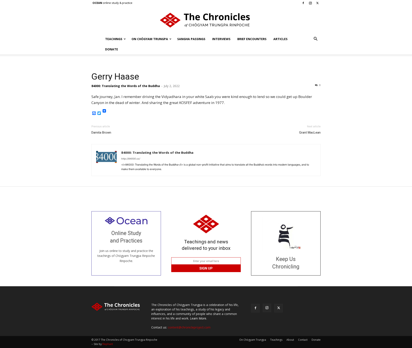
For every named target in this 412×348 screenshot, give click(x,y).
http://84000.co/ (130, 158)
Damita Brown (101, 132)
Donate (111, 49)
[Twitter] (317, 3)
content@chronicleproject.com (189, 327)
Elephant (107, 344)
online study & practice (112, 3)
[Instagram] (310, 3)
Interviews (221, 39)
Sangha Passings (191, 39)
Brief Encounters (252, 39)
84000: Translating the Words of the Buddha (125, 86)
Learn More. (198, 318)
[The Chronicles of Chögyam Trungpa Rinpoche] (206, 20)
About (290, 340)
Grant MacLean (310, 132)
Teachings (113, 39)
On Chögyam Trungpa (150, 39)
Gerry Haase (115, 76)
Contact (302, 340)
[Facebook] (303, 3)
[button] (315, 39)
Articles (280, 39)
